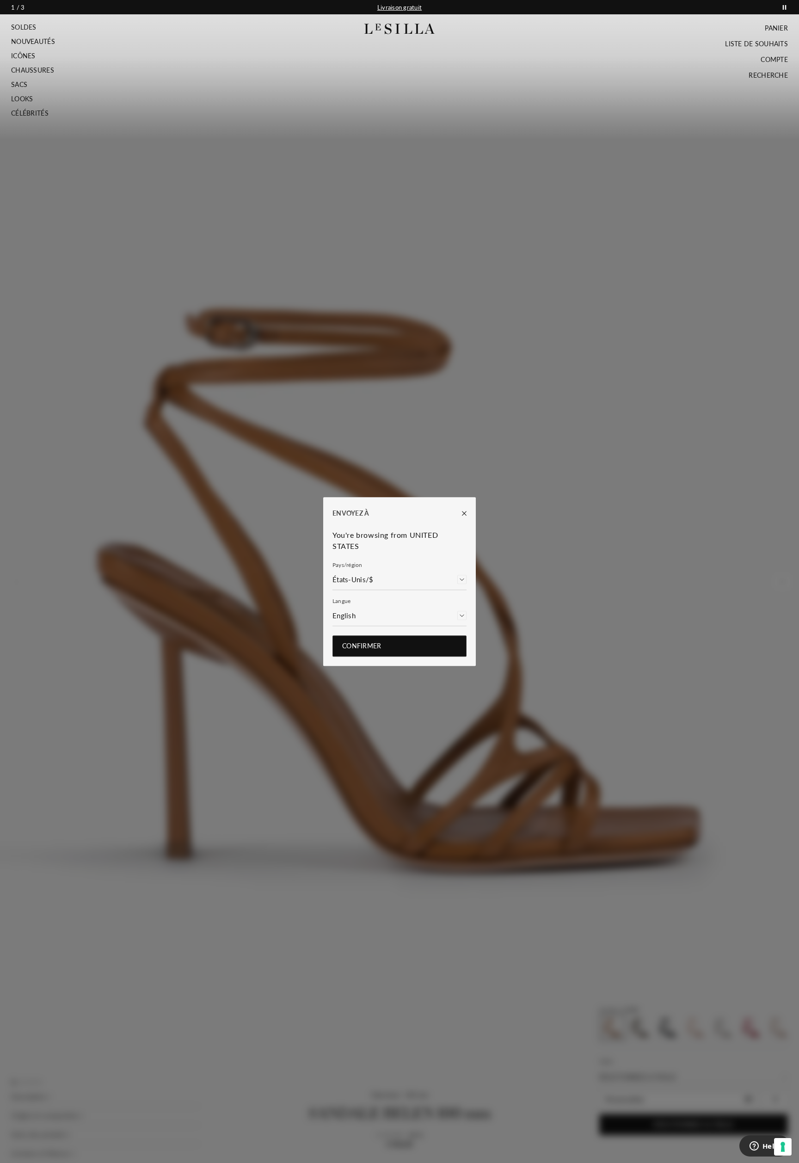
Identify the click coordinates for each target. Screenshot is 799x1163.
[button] (33, 27)
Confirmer (361, 646)
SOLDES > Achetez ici (399, 7)
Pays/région (347, 564)
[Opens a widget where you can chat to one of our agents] (764, 1146)
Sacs (19, 84)
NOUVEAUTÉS (33, 41)
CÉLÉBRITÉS (30, 113)
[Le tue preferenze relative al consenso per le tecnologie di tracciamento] (783, 1147)
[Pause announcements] (784, 7)
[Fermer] (460, 513)
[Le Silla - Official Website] (399, 29)
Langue (341, 600)
